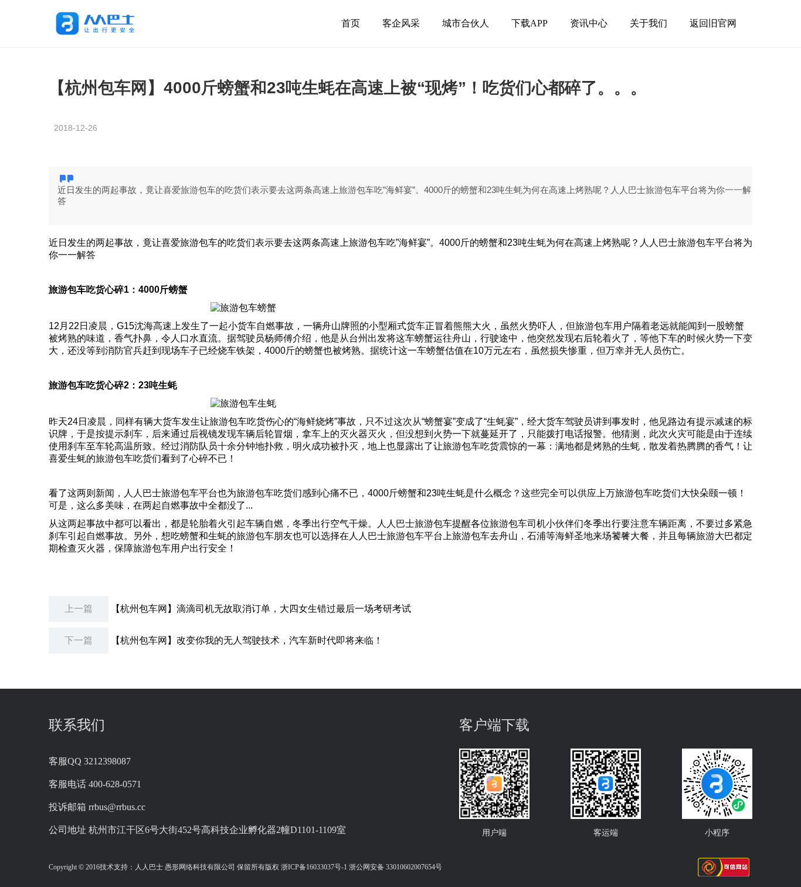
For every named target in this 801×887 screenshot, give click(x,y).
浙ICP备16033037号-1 (314, 867)
